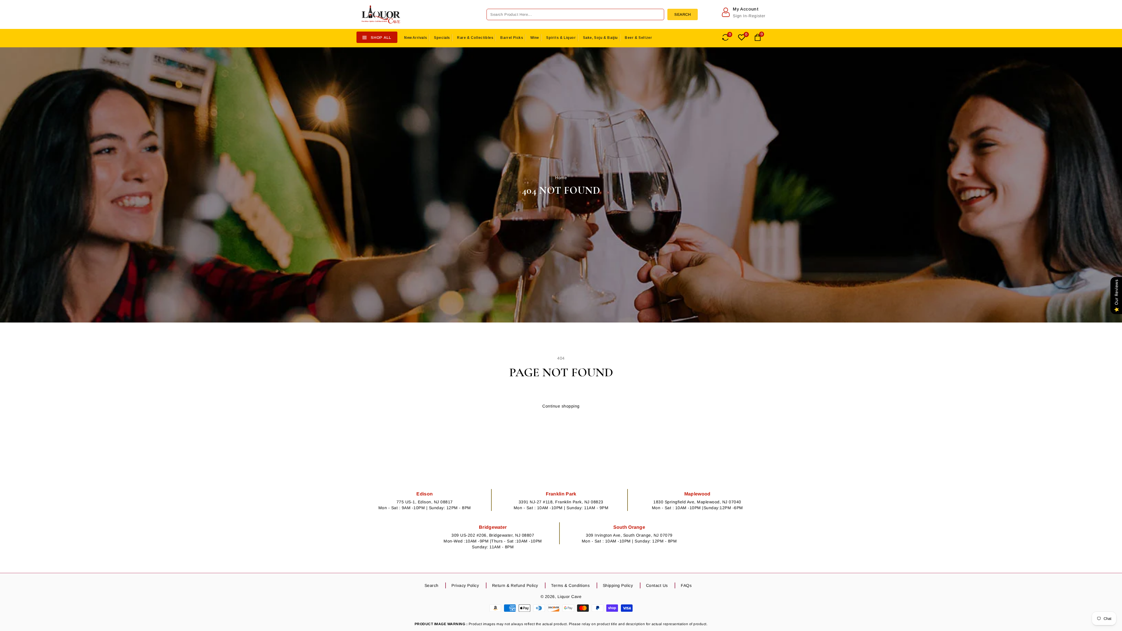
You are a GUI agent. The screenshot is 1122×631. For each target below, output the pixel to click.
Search (432, 585)
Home (561, 177)
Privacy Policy (465, 585)
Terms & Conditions (570, 585)
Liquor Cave (569, 596)
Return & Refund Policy (515, 585)
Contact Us (657, 585)
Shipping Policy (618, 585)
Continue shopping (561, 406)
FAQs (686, 585)
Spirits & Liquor (561, 38)
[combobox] (575, 14)
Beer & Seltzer (638, 38)
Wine (534, 38)
